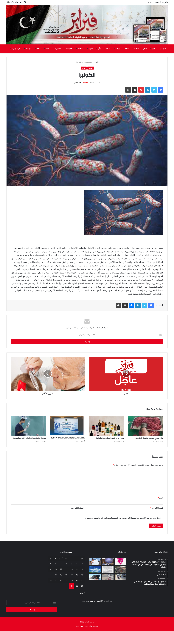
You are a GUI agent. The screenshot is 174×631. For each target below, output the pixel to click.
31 (72, 586)
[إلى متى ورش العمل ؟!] (95, 569)
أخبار (154, 48)
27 (56, 580)
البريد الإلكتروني (156, 508)
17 (72, 575)
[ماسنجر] (131, 305)
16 (77, 575)
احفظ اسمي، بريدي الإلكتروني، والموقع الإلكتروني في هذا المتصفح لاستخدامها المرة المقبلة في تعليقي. (123, 518)
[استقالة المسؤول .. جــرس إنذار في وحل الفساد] (95, 561)
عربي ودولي (15, 48)
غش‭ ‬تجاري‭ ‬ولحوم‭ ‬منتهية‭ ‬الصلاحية (149, 438)
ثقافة (108, 48)
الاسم (160, 498)
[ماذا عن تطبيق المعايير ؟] (108, 569)
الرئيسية (162, 48)
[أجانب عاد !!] (120, 569)
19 (61, 575)
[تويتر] (154, 90)
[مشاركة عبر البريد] (134, 90)
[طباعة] (128, 90)
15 (82, 575)
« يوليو (82, 593)
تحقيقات (69, 48)
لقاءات (48, 48)
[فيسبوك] (160, 90)
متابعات (80, 48)
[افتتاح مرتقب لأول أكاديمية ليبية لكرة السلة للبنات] (120, 561)
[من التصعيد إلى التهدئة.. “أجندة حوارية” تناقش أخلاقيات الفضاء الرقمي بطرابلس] (108, 561)
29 (82, 586)
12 (61, 569)
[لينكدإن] (147, 90)
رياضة (117, 48)
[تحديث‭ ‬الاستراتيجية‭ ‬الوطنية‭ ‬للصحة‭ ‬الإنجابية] (67, 425)
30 (77, 586)
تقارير (58, 48)
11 (66, 569)
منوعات (29, 48)
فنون (91, 48)
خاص (145, 48)
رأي (99, 48)
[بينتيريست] (141, 90)
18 (66, 575)
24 (72, 580)
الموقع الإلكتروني (77, 508)
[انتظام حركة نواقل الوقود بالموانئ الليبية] (95, 577)
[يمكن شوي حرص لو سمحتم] (108, 577)
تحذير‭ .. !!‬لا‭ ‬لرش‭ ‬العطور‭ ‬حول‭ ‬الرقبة (110, 438)
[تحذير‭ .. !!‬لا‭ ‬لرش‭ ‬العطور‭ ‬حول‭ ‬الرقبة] (106, 426)
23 (77, 580)
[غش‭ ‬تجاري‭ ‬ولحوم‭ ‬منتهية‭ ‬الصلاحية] (146, 426)
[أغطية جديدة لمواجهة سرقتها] (120, 577)
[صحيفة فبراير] (87, 24)
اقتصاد (136, 48)
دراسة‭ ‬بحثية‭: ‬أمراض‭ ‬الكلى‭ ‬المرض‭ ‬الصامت (29, 438)
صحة (39, 48)
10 (72, 569)
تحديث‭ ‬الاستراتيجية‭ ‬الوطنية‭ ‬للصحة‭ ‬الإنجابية (68, 438)
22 (82, 580)
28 (50, 580)
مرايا (127, 48)
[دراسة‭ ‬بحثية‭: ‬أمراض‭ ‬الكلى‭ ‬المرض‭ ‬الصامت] (28, 426)
